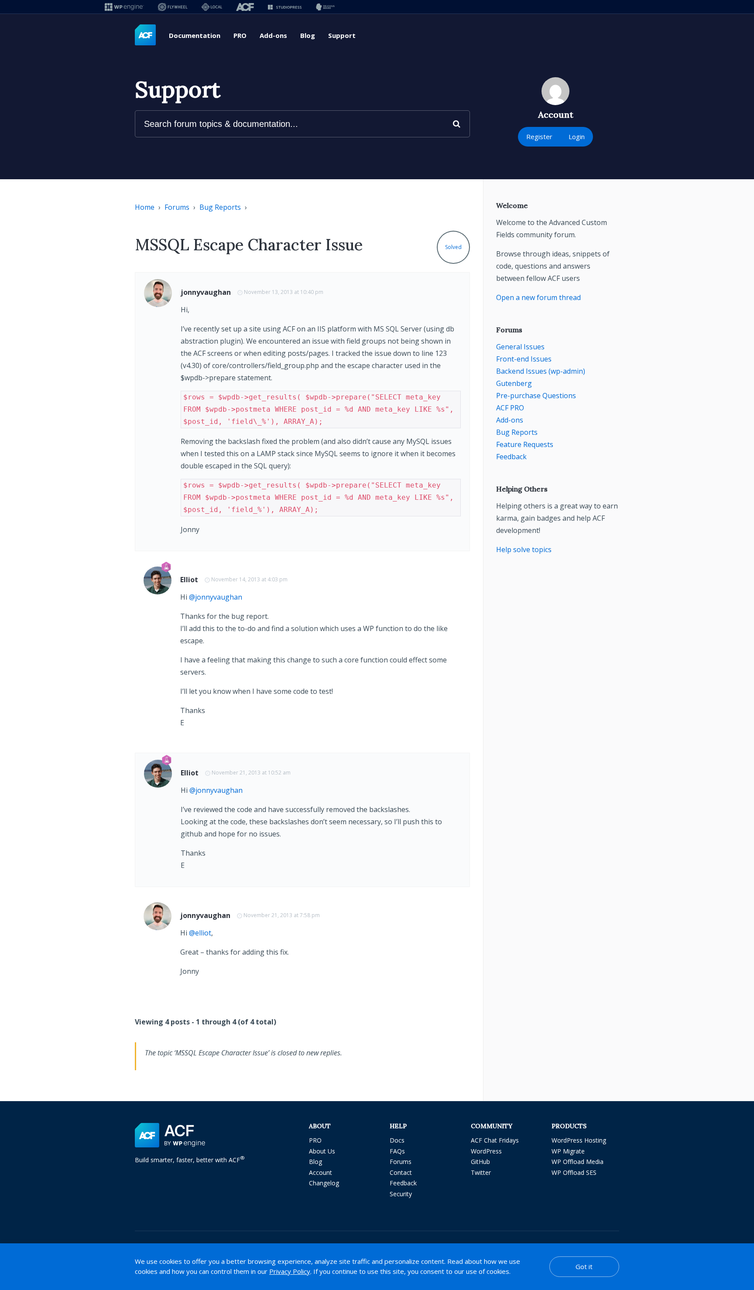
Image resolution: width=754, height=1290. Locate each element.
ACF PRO (510, 408)
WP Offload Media (577, 1161)
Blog (307, 35)
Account (320, 1172)
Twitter (481, 1172)
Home (144, 207)
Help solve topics (524, 549)
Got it (584, 1266)
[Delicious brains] (325, 7)
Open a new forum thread (538, 297)
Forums (177, 207)
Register (539, 136)
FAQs (397, 1151)
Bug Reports (220, 207)
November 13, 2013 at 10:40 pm (283, 292)
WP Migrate (568, 1151)
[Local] (212, 7)
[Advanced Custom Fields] (145, 35)
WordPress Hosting (579, 1140)
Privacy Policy (289, 1271)
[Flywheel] (173, 7)
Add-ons (273, 35)
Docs (397, 1140)
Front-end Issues (524, 359)
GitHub (480, 1161)
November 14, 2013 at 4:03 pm (249, 579)
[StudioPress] (284, 7)
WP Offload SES (574, 1172)
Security (401, 1194)
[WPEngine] (124, 7)
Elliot (189, 579)
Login (577, 136)
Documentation (194, 35)
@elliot (200, 933)
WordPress (486, 1151)
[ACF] (245, 7)
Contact (401, 1172)
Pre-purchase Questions (536, 395)
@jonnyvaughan (215, 597)
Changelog (324, 1183)
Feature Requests (524, 444)
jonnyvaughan (206, 292)
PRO (240, 35)
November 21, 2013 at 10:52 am (251, 772)
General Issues (520, 347)
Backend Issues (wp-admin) (540, 371)
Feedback (511, 456)
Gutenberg (514, 383)
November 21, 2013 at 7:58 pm (281, 915)
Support (342, 35)
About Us (322, 1151)
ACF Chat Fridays (495, 1140)
